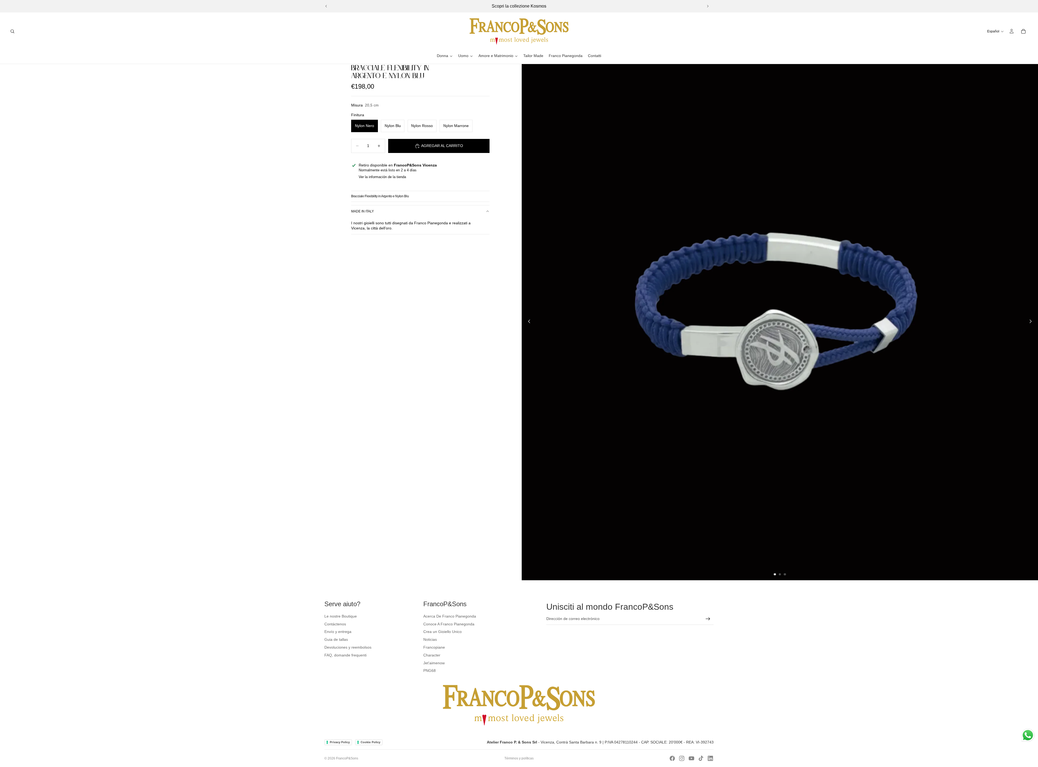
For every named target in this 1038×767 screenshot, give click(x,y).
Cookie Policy (370, 742)
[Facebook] (672, 758)
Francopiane (434, 647)
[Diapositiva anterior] (326, 6)
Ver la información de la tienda (382, 177)
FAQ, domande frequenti (345, 655)
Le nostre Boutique (340, 616)
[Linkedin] (710, 758)
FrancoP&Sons (347, 758)
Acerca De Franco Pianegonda (449, 616)
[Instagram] (681, 758)
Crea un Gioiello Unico (442, 631)
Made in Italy (362, 211)
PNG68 (429, 670)
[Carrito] (1023, 31)
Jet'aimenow (434, 663)
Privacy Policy (340, 742)
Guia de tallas (336, 639)
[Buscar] (12, 31)
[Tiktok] (701, 758)
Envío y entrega (337, 631)
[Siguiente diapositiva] (708, 6)
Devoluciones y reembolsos (347, 647)
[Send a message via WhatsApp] (1027, 735)
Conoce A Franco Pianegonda (448, 624)
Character (431, 655)
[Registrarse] (708, 619)
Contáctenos (335, 624)
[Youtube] (691, 758)
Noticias (430, 639)
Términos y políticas (519, 758)
